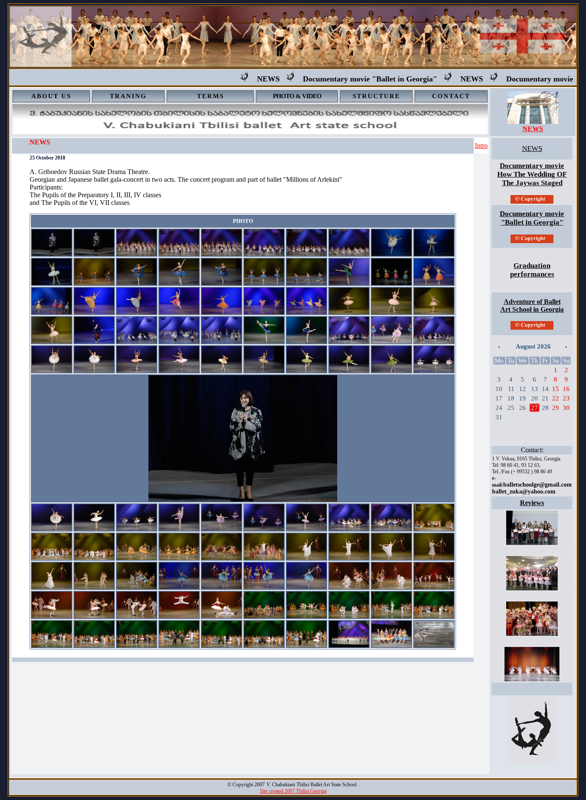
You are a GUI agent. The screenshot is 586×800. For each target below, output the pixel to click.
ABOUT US (51, 96)
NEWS (248, 79)
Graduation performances (532, 270)
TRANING (128, 96)
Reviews (532, 502)
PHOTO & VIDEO (297, 96)
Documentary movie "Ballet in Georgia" (350, 79)
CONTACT (451, 96)
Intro (481, 145)
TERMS (210, 96)
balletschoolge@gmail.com (537, 484)
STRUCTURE (376, 96)
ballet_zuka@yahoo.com (524, 491)
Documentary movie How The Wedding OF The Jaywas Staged (532, 174)
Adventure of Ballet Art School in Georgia (532, 305)
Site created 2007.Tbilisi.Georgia (293, 791)
